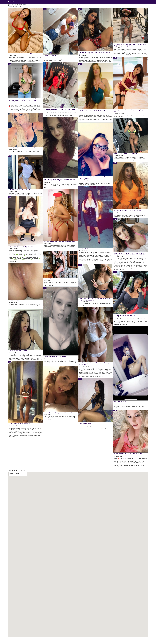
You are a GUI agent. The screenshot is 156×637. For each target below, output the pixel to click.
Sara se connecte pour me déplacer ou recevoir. (23, 247)
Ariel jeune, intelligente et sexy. (18, 350)
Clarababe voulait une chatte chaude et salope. (23, 148)
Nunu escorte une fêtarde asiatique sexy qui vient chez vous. (130, 110)
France (16, 4)
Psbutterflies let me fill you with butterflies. (92, 110)
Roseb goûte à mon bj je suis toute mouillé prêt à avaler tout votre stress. (128, 454)
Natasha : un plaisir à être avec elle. (19, 189)
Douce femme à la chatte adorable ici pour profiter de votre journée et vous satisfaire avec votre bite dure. (130, 254)
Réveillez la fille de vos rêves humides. (125, 153)
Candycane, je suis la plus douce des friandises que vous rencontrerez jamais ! (59, 180)
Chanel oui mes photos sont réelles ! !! (20, 54)
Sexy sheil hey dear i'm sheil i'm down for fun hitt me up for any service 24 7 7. (95, 299)
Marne (20, 4)
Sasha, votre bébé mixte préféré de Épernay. (127, 210)
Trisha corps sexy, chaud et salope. (124, 315)
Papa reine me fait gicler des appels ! (20, 423)
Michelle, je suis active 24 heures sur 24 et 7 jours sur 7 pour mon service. (95, 177)
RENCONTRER (11, 1)
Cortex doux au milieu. (50, 55)
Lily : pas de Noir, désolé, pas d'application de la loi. (59, 241)
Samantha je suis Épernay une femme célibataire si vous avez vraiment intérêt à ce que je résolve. (24, 99)
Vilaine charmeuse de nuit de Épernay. (55, 356)
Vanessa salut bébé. (85, 423)
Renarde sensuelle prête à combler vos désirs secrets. (60, 109)
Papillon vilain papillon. (121, 401)
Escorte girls (11, 4)
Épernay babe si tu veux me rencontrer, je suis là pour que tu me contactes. (95, 53)
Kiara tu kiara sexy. (14, 301)
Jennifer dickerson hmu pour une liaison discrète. (58, 413)
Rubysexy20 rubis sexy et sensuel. (54, 279)
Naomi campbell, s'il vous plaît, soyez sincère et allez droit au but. (95, 363)
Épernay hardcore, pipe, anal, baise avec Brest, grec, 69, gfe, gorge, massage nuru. (130, 45)
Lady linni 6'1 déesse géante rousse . (90, 249)
